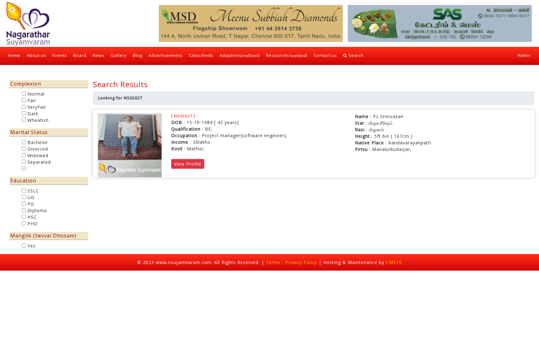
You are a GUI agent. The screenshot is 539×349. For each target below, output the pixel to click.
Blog (137, 55)
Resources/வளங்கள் (287, 55)
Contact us (325, 55)
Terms (273, 262)
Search (355, 55)
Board (79, 55)
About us (36, 55)
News (98, 55)
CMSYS (394, 262)
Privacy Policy (302, 262)
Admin (524, 55)
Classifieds (201, 55)
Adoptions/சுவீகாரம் (240, 55)
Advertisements (165, 55)
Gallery (119, 55)
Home (16, 55)
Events (59, 55)
